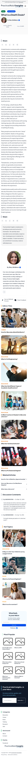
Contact (5, 736)
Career (3, 330)
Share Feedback (21, 300)
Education (4, 357)
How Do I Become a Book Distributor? (13, 332)
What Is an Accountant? (10, 604)
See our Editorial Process (8, 300)
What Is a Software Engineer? (11, 579)
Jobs (4, 726)
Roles (4, 576)
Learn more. (21, 2)
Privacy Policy (4, 754)
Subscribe (14, 625)
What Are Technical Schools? (10, 443)
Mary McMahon (13, 20)
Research (5, 724)
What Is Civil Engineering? (9, 359)
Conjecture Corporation (16, 752)
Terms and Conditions (12, 754)
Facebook (5, 743)
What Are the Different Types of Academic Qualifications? (11, 387)
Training (5, 722)
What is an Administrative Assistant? (6, 678)
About (4, 733)
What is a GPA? (18, 647)
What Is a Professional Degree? (11, 470)
